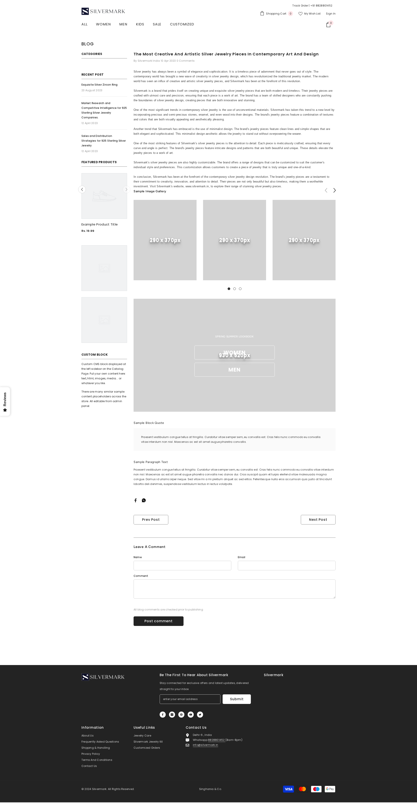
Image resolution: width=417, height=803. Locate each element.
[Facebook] (135, 500)
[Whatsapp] (144, 500)
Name (138, 557)
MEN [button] (234, 369)
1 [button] (229, 288)
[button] (82, 189)
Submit (237, 699)
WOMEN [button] (234, 352)
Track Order (300, 5)
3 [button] (240, 288)
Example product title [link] (99, 224)
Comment (141, 576)
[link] (165, 240)
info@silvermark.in (205, 745)
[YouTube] (191, 715)
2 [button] (234, 288)
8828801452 (216, 740)
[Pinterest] (181, 715)
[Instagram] (172, 715)
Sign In (331, 13)
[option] (104, 204)
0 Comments (186, 61)
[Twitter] (200, 715)
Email (241, 557)
